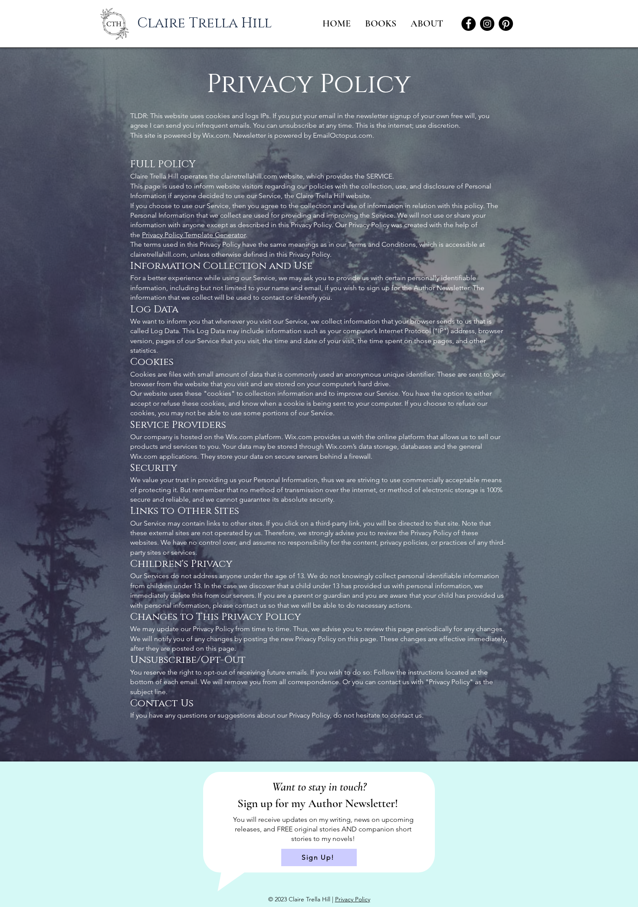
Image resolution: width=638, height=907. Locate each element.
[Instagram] (487, 24)
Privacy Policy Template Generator (194, 235)
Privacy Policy (352, 899)
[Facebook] (468, 24)
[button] (427, 24)
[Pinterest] (506, 24)
